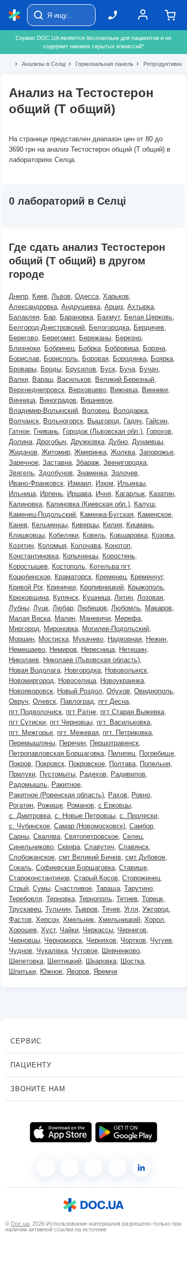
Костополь (68, 566)
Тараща (108, 888)
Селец (132, 836)
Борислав (24, 359)
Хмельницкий (119, 919)
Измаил (79, 483)
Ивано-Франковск (36, 483)
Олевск (44, 701)
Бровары (22, 369)
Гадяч (133, 421)
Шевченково (121, 951)
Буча (127, 369)
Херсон (47, 919)
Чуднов (20, 951)
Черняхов (101, 940)
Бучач (148, 369)
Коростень (118, 556)
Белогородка (109, 327)
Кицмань (139, 525)
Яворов (77, 971)
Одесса (87, 296)
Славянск (133, 847)
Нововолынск (126, 670)
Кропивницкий (102, 587)
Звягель (21, 473)
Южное (51, 971)
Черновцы (24, 940)
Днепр (18, 296)
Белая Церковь (148, 317)
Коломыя (52, 545)
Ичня (103, 494)
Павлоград (77, 701)
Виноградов (57, 400)
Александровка (33, 307)
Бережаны (95, 338)
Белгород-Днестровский (47, 327)
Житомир (56, 452)
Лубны (19, 608)
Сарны (19, 836)
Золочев (124, 473)
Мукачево (88, 639)
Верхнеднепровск (36, 390)
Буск (107, 369)
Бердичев (148, 327)
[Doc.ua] (14, 15)
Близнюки (24, 348)
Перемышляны (32, 743)
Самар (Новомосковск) (89, 826)
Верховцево (87, 390)
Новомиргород (31, 681)
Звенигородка (124, 462)
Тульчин (58, 909)
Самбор (141, 826)
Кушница (96, 597)
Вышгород (103, 421)
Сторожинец (141, 878)
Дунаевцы (147, 442)
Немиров (63, 649)
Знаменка (92, 473)
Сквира (69, 847)
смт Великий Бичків (90, 857)
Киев (39, 296)
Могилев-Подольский (115, 629)
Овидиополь (153, 691)
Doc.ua (20, 1223)
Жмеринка (90, 452)
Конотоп (117, 545)
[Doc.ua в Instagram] (69, 1167)
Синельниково (31, 847)
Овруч (19, 701)
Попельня (155, 764)
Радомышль (28, 784)
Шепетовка (26, 961)
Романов (80, 805)
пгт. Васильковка (123, 722)
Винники (155, 390)
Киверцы (85, 525)
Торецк (152, 899)
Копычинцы (80, 556)
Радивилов (128, 774)
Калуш (144, 504)
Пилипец (121, 753)
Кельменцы (50, 525)
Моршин (21, 639)
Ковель (94, 535)
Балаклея (24, 317)
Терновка (60, 899)
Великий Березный (124, 379)
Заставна (57, 462)
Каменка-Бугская (106, 514)
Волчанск (24, 421)
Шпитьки (22, 971)
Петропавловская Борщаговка (56, 753)
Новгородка (82, 670)
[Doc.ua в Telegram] (93, 1167)
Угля (131, 909)
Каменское (154, 514)
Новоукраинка (122, 681)
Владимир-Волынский (43, 410)
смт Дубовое (145, 857)
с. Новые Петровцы (85, 816)
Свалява (46, 836)
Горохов (158, 431)
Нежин (156, 639)
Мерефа (128, 618)
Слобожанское (32, 857)
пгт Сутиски (27, 722)
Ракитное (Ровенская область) (56, 795)
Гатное (19, 431)
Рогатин (21, 805)
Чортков (133, 940)
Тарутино (138, 888)
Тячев (111, 909)
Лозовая (150, 597)
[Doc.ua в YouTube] (117, 1167)
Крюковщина (29, 597)
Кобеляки (63, 535)
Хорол (154, 919)
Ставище (133, 867)
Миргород (24, 629)
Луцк (40, 608)
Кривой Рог (26, 587)
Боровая (95, 359)
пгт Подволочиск (35, 712)
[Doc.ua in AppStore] (61, 1132)
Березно (128, 338)
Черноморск (63, 940)
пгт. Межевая (78, 732)
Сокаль (20, 867)
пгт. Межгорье (31, 732)
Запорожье (156, 452)
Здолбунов (55, 473)
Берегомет (58, 338)
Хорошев (23, 930)
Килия (112, 525)
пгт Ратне (81, 712)
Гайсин (156, 421)
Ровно (140, 795)
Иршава (79, 494)
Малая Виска (29, 618)
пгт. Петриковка (127, 732)
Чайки (69, 930)
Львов (61, 296)
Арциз (113, 307)
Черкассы (98, 930)
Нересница (98, 649)
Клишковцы (27, 535)
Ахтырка (140, 307)
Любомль (126, 608)
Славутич (99, 847)
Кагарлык (130, 494)
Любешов (92, 608)
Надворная (125, 639)
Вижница (124, 390)
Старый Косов (96, 878)
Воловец (95, 410)
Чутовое (85, 951)
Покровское (87, 764)
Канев (18, 525)
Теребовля (25, 899)
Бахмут (108, 317)
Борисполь (61, 359)
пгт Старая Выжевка (132, 712)
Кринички (61, 587)
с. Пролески (138, 816)
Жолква (123, 452)
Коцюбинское (29, 577)
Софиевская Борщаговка (75, 867)
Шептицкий (64, 961)
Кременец (111, 577)
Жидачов (23, 452)
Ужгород (155, 909)
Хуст (48, 930)
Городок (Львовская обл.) (102, 431)
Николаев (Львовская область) (91, 660)
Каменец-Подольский (42, 514)
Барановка (76, 317)
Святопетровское (91, 836)
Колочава (86, 545)
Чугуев (161, 940)
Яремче (105, 971)
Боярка (162, 359)
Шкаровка (101, 961)
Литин (123, 597)
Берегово (23, 338)
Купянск (65, 597)
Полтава (122, 764)
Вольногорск (63, 421)
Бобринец (59, 348)
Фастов (20, 919)
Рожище (50, 805)
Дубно (118, 442)
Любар (62, 608)
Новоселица (77, 681)
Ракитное (66, 784)
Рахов (117, 795)
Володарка (130, 410)
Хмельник (78, 919)
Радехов (92, 774)
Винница (22, 400)
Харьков (116, 296)
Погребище (156, 753)
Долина (20, 442)
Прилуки (22, 774)
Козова (162, 535)
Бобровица (122, 348)
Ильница (22, 494)
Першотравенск (114, 743)
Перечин (72, 743)
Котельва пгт (109, 566)
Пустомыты (57, 774)
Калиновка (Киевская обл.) (88, 504)
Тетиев (127, 899)
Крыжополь (146, 587)
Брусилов (80, 369)
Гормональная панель (99, 64)
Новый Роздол (79, 691)
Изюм (104, 483)
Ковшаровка (129, 535)
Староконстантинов (39, 878)
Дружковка (87, 442)
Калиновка (25, 504)
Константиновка (34, 556)
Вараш (42, 379)
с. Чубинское (29, 826)
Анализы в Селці (39, 64)
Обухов (118, 691)
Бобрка (89, 348)
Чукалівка (52, 951)
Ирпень (51, 494)
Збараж (87, 462)
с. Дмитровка (29, 816)
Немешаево (27, 649)
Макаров (158, 608)
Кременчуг (146, 577)
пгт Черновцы (71, 722)
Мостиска (53, 639)
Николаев (24, 660)
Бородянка (129, 359)
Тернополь (95, 899)
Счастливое (73, 888)
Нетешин (132, 649)
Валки (18, 379)
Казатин (161, 494)
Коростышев (28, 566)
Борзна (154, 348)
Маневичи (95, 618)
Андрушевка (80, 307)
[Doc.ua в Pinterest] (141, 1167)
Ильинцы (131, 483)
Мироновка (61, 629)
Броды (51, 369)
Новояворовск (31, 691)
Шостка (132, 961)
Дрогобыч (51, 442)
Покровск (49, 764)
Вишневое (96, 400)
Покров (20, 764)
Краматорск (73, 577)
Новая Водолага (34, 670)
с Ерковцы (114, 805)
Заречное (23, 462)
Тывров (86, 909)
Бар (50, 317)
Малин (65, 618)
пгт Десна (113, 701)
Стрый (19, 888)
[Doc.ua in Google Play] (126, 1132)
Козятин (21, 545)
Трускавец (25, 909)
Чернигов (131, 930)
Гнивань (46, 431)
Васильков (74, 379)
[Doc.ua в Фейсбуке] (45, 1167)
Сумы (41, 888)
